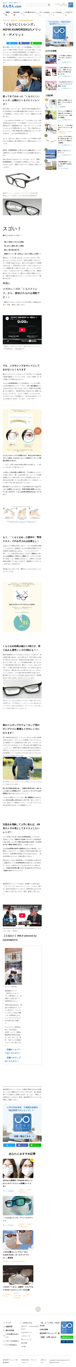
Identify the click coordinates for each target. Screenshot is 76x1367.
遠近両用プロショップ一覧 (50, 1333)
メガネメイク (25, 1336)
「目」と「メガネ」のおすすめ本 (50, 1324)
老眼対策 (8, 14)
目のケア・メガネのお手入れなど (22, 20)
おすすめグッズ (8, 1296)
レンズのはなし (57, 14)
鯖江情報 (24, 1343)
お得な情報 (44, 1329)
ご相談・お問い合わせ (48, 1337)
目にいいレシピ (26, 1339)
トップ (8, 1323)
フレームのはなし (44, 14)
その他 (23, 1346)
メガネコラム (69, 14)
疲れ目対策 (17, 14)
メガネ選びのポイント (30, 14)
